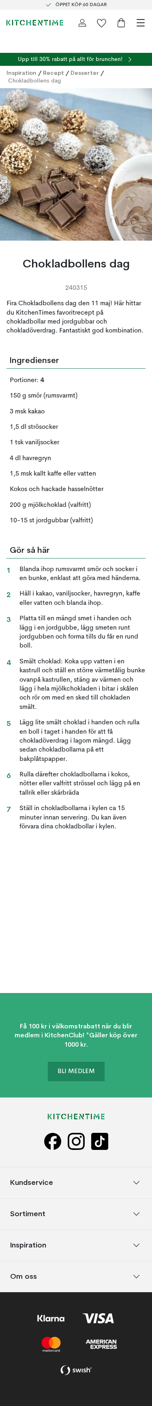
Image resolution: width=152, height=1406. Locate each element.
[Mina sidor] (82, 23)
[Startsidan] (34, 23)
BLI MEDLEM (76, 1072)
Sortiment (27, 1214)
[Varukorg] (121, 23)
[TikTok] (99, 1142)
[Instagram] (76, 1142)
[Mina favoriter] (101, 23)
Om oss (23, 1276)
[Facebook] (52, 1142)
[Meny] (140, 23)
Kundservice (31, 1182)
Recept (53, 72)
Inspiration (21, 72)
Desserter (85, 72)
